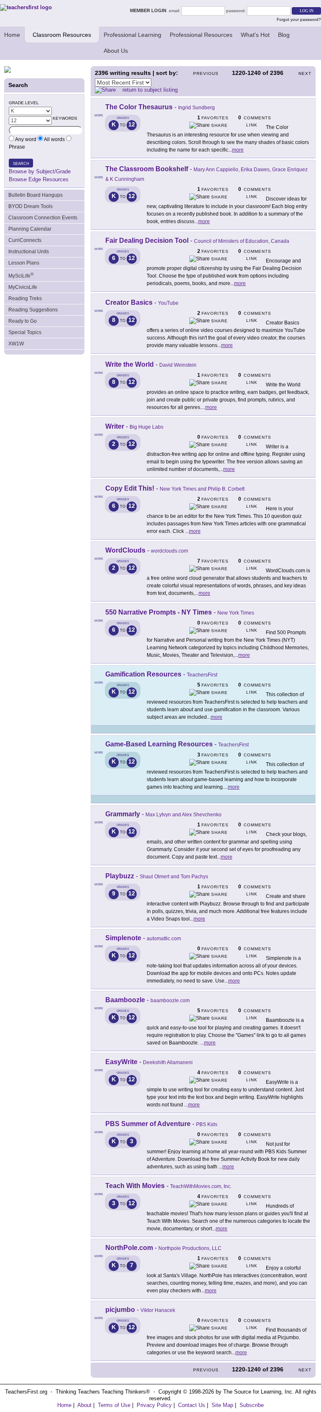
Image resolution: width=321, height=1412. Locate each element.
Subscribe (251, 1405)
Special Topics (24, 332)
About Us (116, 50)
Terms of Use (114, 1405)
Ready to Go (22, 321)
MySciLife (20, 275)
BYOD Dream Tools (30, 206)
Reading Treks (25, 298)
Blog (284, 34)
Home (12, 34)
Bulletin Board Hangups (35, 195)
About (84, 1405)
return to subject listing (150, 90)
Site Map (222, 1405)
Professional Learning (132, 34)
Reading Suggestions (33, 310)
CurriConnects (24, 240)
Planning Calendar (29, 229)
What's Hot (255, 34)
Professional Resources (201, 34)
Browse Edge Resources (39, 179)
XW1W (16, 344)
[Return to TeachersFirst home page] (26, 7)
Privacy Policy (154, 1405)
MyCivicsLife (22, 287)
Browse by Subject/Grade (40, 171)
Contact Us (191, 1405)
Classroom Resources (62, 34)
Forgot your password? (299, 19)
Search (21, 164)
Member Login (149, 10)
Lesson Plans (23, 263)
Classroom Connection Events (42, 218)
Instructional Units (28, 252)
